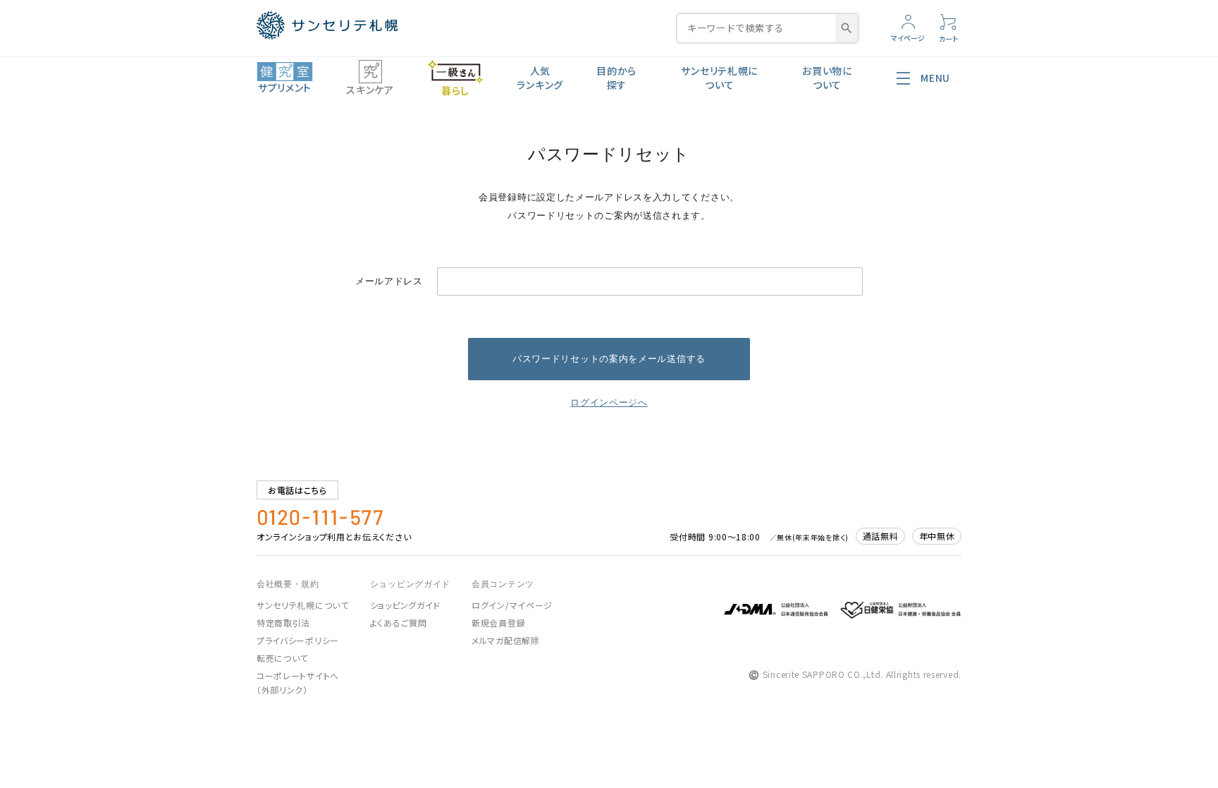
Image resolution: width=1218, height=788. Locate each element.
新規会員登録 (498, 623)
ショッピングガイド (405, 605)
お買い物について (827, 77)
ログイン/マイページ (512, 605)
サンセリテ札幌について (719, 77)
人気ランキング (540, 77)
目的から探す (616, 77)
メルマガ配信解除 (506, 640)
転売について (282, 658)
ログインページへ (609, 402)
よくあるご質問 (398, 623)
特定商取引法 (283, 623)
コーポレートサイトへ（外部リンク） (298, 682)
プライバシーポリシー (298, 640)
